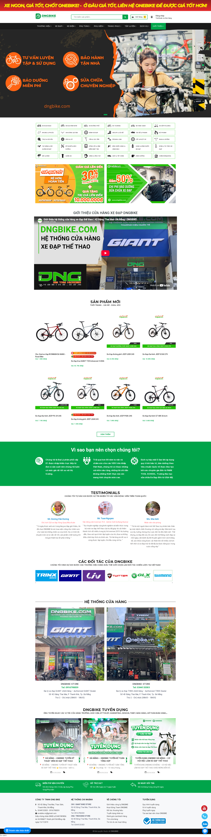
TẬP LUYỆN (130, 26)
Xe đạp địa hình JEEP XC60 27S (155, 354)
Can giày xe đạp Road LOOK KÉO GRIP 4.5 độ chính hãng (35, 829)
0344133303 (43, 810)
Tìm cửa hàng (112, 819)
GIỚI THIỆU (158, 26)
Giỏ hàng (140, 17)
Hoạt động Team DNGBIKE (117, 807)
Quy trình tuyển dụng (150, 804)
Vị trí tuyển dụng (149, 807)
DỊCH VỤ (144, 26)
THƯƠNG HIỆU (44, 26)
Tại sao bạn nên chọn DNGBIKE (154, 813)
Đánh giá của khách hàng (117, 816)
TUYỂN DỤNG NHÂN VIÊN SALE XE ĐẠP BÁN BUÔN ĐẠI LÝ (153, 759)
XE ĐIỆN (71, 26)
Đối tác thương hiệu (115, 810)
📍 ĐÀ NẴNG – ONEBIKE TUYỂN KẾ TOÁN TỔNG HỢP (58, 759)
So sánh (3, 835)
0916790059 (54, 810)
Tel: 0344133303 (141, 687)
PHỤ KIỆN (98, 26)
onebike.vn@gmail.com (47, 813)
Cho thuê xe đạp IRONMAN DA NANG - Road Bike (50, 355)
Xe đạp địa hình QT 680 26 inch (154, 416)
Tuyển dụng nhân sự (115, 813)
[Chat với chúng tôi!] (205, 831)
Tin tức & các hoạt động (116, 822)
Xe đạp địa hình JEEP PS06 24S (119, 416)
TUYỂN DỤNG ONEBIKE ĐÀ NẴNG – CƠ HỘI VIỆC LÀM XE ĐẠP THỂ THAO (105, 759)
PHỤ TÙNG (84, 26)
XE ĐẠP (59, 26)
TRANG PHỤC (114, 26)
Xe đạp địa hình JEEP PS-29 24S (48, 416)
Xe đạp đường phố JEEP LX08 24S (120, 354)
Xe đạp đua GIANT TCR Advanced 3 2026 (87, 361)
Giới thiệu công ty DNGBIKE (117, 804)
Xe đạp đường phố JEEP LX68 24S (85, 419)
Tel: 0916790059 (69, 687)
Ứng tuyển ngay (148, 810)
